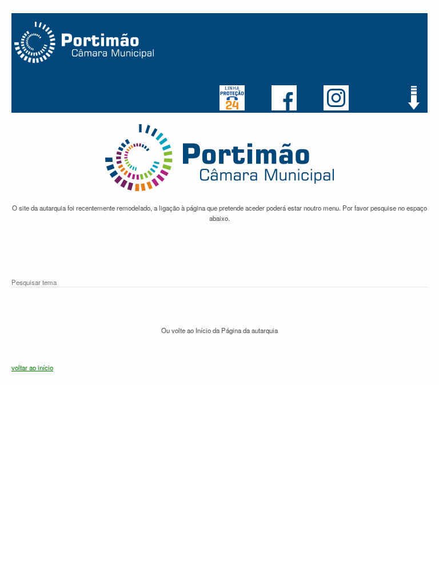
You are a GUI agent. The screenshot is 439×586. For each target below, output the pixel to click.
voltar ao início (32, 367)
